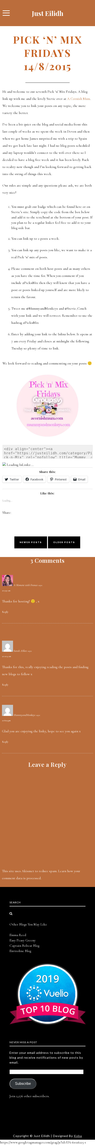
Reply (5, 612)
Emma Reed (18, 935)
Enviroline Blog (20, 951)
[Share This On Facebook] (14, 512)
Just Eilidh (47, 13)
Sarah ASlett (20, 651)
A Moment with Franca (26, 585)
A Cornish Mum (78, 98)
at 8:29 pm (6, 720)
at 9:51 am (6, 590)
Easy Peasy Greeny (23, 940)
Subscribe (23, 1083)
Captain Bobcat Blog (24, 945)
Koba (78, 1136)
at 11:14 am (6, 656)
